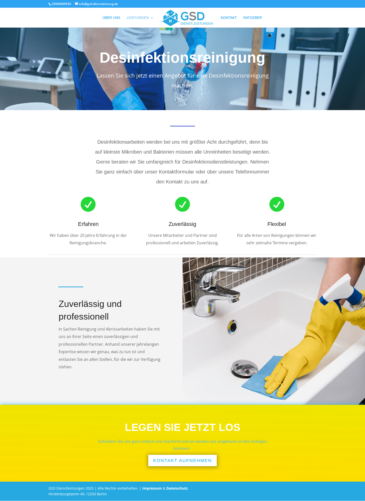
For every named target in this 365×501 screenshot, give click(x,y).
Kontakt (229, 18)
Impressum (152, 488)
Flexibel (276, 224)
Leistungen (138, 18)
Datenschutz (177, 488)
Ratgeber (252, 18)
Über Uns (111, 18)
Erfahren (88, 224)
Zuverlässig (182, 224)
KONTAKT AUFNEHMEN (182, 460)
